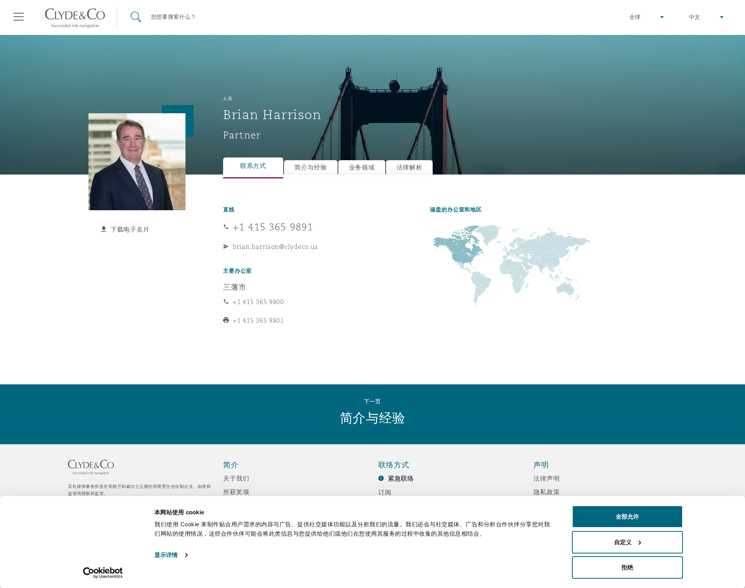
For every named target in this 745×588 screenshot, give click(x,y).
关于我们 (236, 478)
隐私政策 (547, 492)
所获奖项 (236, 492)
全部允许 (627, 516)
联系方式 (253, 166)
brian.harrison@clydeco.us (275, 247)
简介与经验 (311, 167)
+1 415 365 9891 (273, 227)
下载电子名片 (130, 229)
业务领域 (362, 167)
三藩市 (234, 287)
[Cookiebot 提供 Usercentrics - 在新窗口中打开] (103, 573)
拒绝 (627, 567)
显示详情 (166, 555)
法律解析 (410, 167)
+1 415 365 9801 (258, 320)
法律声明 (547, 478)
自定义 (623, 542)
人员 (227, 98)
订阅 (385, 492)
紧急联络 (401, 478)
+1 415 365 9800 (258, 302)
